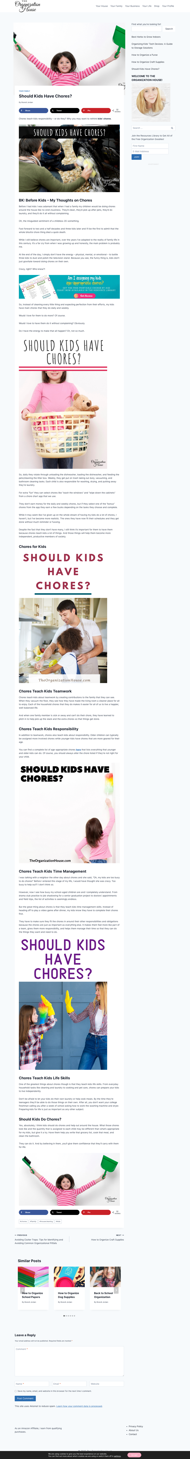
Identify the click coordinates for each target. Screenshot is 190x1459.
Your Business (132, 6)
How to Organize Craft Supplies (107, 1237)
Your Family (116, 6)
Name (20, 1384)
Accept (134, 1455)
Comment (22, 1349)
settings (117, 1456)
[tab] (64, 1315)
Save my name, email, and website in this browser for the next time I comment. (55, 1391)
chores (23, 1221)
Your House (102, 6)
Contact (133, 1434)
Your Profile (168, 6)
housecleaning (46, 1221)
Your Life (146, 6)
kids (58, 1221)
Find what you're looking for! (146, 24)
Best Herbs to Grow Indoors (146, 37)
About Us (134, 1430)
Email (57, 1384)
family (33, 1221)
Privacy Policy (136, 1426)
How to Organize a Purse (145, 55)
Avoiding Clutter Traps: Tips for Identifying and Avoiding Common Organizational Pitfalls (39, 1239)
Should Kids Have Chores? (145, 69)
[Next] (116, 1290)
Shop (156, 6)
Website (95, 1384)
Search (169, 28)
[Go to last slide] (22, 1290)
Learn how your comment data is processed (79, 1406)
